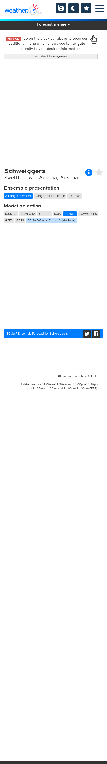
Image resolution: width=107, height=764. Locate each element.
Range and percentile (50, 196)
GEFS (9, 220)
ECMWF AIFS (88, 214)
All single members (18, 196)
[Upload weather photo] (61, 8)
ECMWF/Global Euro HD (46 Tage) (52, 220)
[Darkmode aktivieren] (73, 8)
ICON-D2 (11, 214)
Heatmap (74, 196)
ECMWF (70, 214)
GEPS (20, 220)
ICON (57, 214)
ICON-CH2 (28, 214)
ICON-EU (44, 214)
